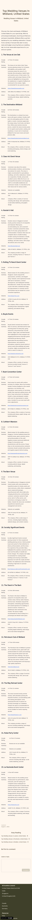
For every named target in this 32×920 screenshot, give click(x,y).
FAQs (3, 916)
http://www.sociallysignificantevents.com (19, 569)
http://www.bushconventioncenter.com (18, 405)
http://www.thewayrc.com (14, 714)
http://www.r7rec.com (13, 296)
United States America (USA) (11, 888)
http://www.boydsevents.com (15, 353)
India (3, 891)
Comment (26, 870)
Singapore (5, 893)
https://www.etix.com (13, 804)
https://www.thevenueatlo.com (16, 88)
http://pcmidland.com (13, 667)
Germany (5, 908)
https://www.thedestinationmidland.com (18, 138)
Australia (5, 906)
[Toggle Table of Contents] (28, 2)
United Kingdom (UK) (8, 896)
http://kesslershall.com (14, 246)
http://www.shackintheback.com (16, 619)
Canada (4, 903)
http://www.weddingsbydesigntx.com (17, 453)
